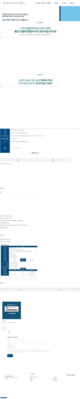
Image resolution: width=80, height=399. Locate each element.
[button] (58, 3)
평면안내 (55, 376)
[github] (74, 375)
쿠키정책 (55, 380)
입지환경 (31, 380)
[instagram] (66, 375)
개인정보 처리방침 (54, 379)
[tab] (17, 160)
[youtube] (72, 375)
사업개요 (56, 3)
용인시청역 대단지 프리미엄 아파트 (13, 16)
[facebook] (68, 375)
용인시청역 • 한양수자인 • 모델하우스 (14, 3)
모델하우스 (72, 3)
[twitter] (70, 375)
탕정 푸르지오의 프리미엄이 (15, 14)
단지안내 (64, 3)
